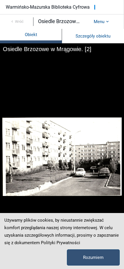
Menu (99, 21)
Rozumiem (93, 257)
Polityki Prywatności (60, 242)
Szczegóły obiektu (93, 36)
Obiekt (31, 34)
